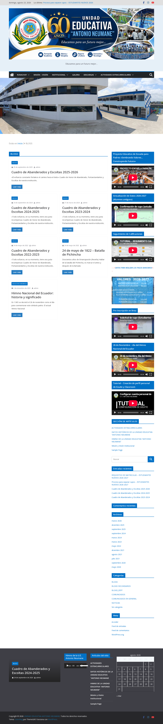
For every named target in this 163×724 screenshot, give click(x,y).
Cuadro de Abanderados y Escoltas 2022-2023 (30, 252)
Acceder (115, 622)
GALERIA (76, 75)
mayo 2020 (116, 567)
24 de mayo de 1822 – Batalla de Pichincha (83, 252)
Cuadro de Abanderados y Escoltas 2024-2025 (30, 210)
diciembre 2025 (118, 525)
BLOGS (14, 163)
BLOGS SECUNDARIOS (19, 284)
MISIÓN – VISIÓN (41, 75)
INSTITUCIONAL (58, 75)
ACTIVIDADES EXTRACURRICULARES (116, 75)
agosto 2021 (117, 554)
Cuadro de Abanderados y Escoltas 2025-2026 (44, 172)
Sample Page (117, 450)
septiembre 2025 (119, 529)
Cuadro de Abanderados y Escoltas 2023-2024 (81, 210)
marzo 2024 (117, 537)
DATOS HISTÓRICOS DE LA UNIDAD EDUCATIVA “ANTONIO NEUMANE (101, 674)
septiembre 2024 (119, 533)
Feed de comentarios (120, 630)
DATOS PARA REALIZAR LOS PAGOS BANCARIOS (133, 268)
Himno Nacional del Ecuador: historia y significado (32, 295)
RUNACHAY (22, 75)
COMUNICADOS (118, 594)
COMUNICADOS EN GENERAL (124, 598)
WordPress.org (118, 634)
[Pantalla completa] (151, 187)
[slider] (83, 665)
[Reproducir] (115, 187)
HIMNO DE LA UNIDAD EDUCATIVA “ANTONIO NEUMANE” (100, 686)
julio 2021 (116, 558)
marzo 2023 (117, 542)
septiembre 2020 (119, 563)
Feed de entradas (119, 626)
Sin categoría (117, 607)
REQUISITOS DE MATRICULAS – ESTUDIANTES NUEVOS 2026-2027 (40, 669)
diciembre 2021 (118, 550)
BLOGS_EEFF (117, 590)
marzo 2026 (117, 521)
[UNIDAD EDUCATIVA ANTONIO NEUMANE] (12, 75)
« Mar (119, 696)
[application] (133, 177)
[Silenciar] (146, 187)
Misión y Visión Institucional (123, 446)
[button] (28, 75)
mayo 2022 (116, 546)
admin (38, 167)
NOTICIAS (116, 603)
